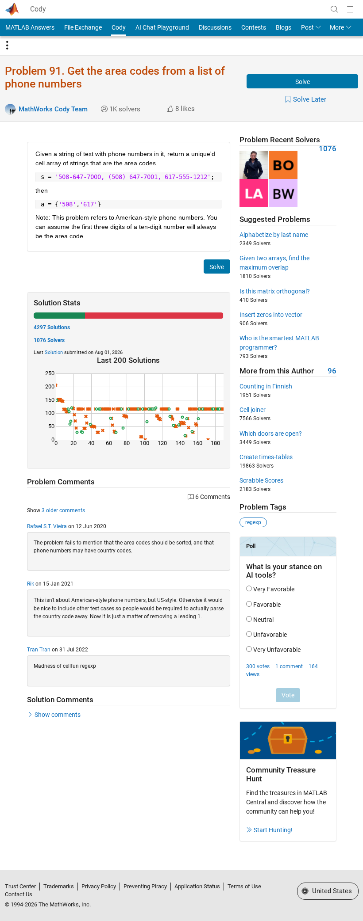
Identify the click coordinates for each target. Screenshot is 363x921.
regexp (253, 522)
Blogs (283, 27)
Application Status (197, 886)
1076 (327, 149)
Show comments (58, 714)
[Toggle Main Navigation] (350, 9)
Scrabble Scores (261, 480)
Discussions (215, 27)
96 (332, 371)
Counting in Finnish (265, 386)
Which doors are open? (270, 433)
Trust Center (20, 886)
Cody (38, 9)
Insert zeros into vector (270, 314)
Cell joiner (252, 409)
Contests (253, 27)
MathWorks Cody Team (53, 109)
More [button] (337, 27)
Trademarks (58, 886)
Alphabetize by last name (273, 234)
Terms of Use (244, 886)
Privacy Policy (98, 886)
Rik (30, 584)
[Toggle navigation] (7, 45)
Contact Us (18, 894)
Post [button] (307, 27)
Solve (302, 81)
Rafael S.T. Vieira (47, 526)
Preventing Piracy (145, 886)
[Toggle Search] (334, 9)
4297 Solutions (52, 327)
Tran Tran (38, 650)
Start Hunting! (273, 829)
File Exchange (83, 27)
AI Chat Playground (162, 27)
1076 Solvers (49, 340)
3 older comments (63, 510)
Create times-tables (266, 456)
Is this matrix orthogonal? (274, 291)
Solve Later (309, 99)
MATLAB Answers (29, 27)
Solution (54, 352)
